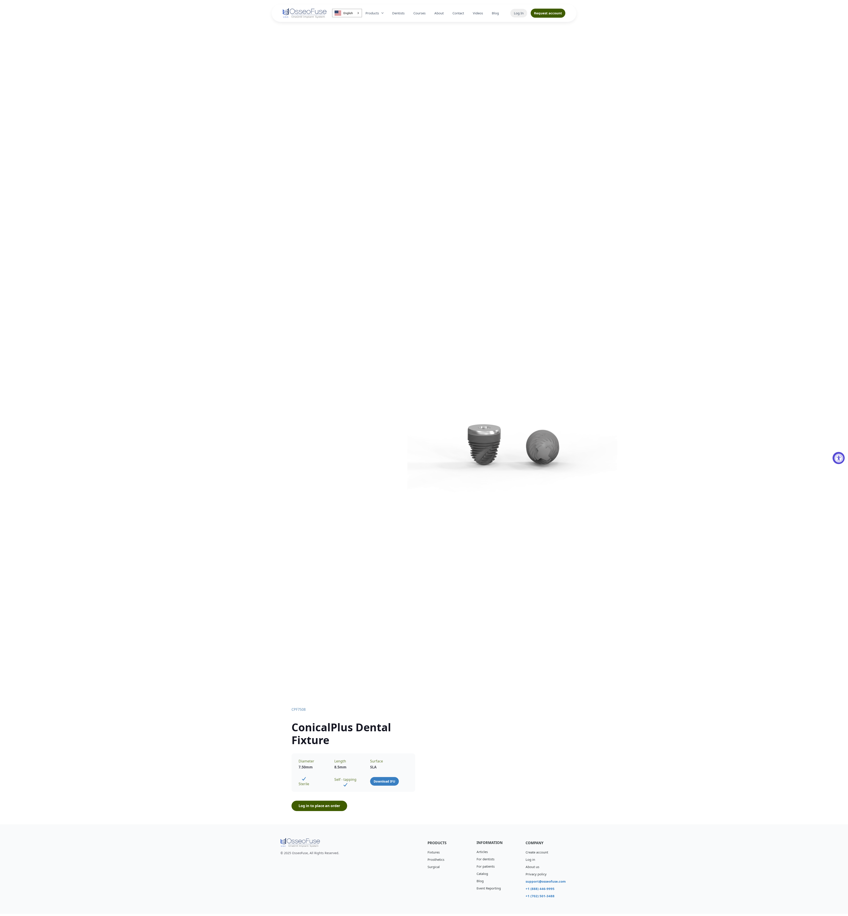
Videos (478, 13)
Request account (548, 13)
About (439, 13)
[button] (375, 13)
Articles (482, 851)
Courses (419, 13)
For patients (486, 866)
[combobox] (347, 13)
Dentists (398, 13)
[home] (305, 13)
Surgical (434, 867)
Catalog (482, 873)
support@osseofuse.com (544, 881)
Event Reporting (489, 888)
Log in (530, 859)
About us (532, 867)
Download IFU (384, 781)
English (348, 13)
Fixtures (434, 852)
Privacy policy (536, 874)
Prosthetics (436, 859)
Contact (458, 13)
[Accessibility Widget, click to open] (839, 458)
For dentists (485, 859)
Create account (537, 852)
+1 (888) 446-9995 (540, 888)
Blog (495, 13)
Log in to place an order (319, 805)
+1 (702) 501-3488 (540, 896)
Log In (519, 13)
